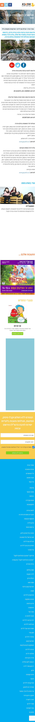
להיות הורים (30, 510)
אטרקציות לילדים (28, 683)
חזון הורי (31, 632)
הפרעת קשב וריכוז (28, 586)
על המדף (31, 550)
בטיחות (31, 496)
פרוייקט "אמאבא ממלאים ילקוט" (24, 555)
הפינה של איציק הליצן (27, 533)
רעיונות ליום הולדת (28, 662)
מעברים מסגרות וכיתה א (26, 514)
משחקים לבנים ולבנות (27, 645)
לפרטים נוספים (17, 333)
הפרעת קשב (30, 641)
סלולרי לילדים (29, 637)
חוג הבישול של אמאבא (27, 537)
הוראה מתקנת (29, 599)
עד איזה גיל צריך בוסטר (26, 691)
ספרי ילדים (30, 704)
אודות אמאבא (29, 469)
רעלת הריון (30, 578)
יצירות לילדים (30, 649)
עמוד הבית (31, 29)
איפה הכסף (30, 492)
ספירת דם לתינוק (28, 687)
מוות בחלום (30, 570)
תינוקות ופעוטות (29, 519)
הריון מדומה (30, 603)
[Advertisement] (17, 233)
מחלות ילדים (30, 653)
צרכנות (32, 488)
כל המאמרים (30, 473)
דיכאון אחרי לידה (29, 666)
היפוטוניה (31, 607)
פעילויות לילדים (29, 624)
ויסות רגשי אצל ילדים (27, 628)
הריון (32, 670)
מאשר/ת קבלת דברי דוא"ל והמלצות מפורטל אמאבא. (16, 447)
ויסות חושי (31, 582)
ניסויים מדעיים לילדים (27, 545)
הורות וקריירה (30, 500)
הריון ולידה (30, 523)
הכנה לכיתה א (29, 616)
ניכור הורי (31, 612)
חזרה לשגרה (30, 699)
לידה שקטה (30, 574)
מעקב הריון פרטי (29, 695)
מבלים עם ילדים (21, 29)
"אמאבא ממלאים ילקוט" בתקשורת (23, 560)
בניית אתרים (30, 564)
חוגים (32, 591)
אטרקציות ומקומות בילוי (9, 29)
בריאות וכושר (30, 527)
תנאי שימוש (30, 478)
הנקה (32, 679)
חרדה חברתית (29, 658)
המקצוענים (30, 504)
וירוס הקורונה (30, 674)
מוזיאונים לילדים (29, 595)
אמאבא (31, 712)
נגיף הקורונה (30, 708)
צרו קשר (31, 482)
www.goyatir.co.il (24, 142)
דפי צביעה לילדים (28, 620)
